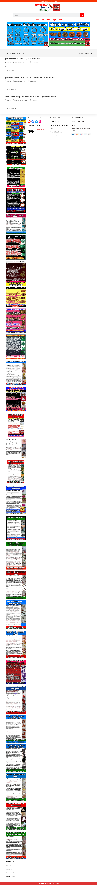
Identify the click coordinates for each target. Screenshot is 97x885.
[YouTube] (29, 121)
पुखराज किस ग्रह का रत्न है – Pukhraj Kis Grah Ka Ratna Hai (30, 78)
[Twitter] (36, 121)
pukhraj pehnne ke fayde (86, 53)
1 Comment (34, 100)
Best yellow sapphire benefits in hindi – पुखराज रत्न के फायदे (30, 97)
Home (37, 20)
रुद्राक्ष (54, 20)
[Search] (82, 15)
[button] (10, 34)
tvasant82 (9, 62)
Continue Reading (11, 70)
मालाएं (60, 20)
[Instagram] (40, 121)
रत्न (43, 20)
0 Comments (35, 62)
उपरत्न (48, 20)
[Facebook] (32, 121)
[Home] (79, 53)
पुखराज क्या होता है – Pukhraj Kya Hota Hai (22, 58)
